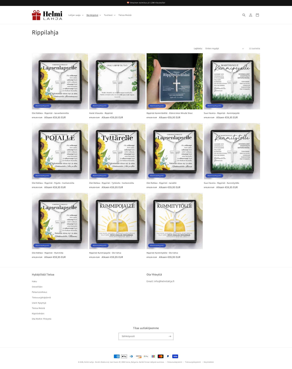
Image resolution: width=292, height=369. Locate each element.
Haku (34, 281)
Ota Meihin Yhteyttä (41, 318)
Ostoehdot (37, 286)
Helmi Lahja (89, 362)
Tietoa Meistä (38, 308)
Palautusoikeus (39, 292)
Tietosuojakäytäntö (41, 297)
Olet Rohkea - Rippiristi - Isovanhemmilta (50, 113)
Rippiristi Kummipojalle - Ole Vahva (105, 253)
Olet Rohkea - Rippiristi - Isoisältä (162, 183)
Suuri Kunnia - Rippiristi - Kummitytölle (221, 183)
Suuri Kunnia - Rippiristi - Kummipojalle (222, 113)
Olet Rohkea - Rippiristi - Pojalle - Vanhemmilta (53, 183)
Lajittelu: (198, 48)
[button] (76, 15)
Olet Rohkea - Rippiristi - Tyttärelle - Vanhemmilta (111, 183)
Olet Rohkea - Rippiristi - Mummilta (47, 253)
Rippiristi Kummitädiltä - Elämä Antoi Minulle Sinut (170, 113)
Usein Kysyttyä (39, 302)
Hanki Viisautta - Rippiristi (101, 113)
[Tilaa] (170, 336)
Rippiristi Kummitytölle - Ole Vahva (162, 253)
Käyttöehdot (38, 313)
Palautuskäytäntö (174, 362)
